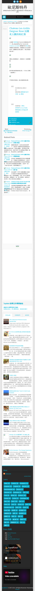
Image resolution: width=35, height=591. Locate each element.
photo (17, 507)
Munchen (24, 486)
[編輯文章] (30, 123)
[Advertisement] (19, 262)
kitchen (19, 504)
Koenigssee (23, 483)
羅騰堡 (6, 516)
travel (5, 510)
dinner (13, 501)
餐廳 (5, 525)
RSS (20, 1)
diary (5, 501)
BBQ (27, 46)
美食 (13, 516)
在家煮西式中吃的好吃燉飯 (16, 345)
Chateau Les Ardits (14, 46)
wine (18, 122)
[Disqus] (17, 219)
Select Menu (4, 17)
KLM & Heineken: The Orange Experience (20, 450)
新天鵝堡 (21, 510)
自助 (19, 516)
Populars (7, 315)
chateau (6, 498)
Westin (12, 495)
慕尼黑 (13, 510)
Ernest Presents (12, 533)
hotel (13, 504)
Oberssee (6, 492)
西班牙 (22, 519)
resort (24, 507)
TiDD (24, 492)
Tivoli (5, 495)
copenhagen (23, 498)
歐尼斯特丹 (17, 7)
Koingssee (6, 486)
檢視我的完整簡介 (27, 476)
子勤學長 (15, 42)
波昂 (14, 513)
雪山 (21, 522)
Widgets (5, 28)
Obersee (19, 489)
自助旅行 (6, 519)
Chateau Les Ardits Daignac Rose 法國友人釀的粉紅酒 (19, 31)
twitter (14, 1)
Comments (17, 315)
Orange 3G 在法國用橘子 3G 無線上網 (19, 434)
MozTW (10, 537)
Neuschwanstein (8, 489)
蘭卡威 (14, 519)
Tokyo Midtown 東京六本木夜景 (17, 420)
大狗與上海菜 (12, 375)
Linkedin (17, 1)
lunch (27, 504)
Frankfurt (14, 483)
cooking (14, 498)
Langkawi (16, 486)
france (5, 504)
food (20, 501)
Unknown (13, 120)
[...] (23, 152)
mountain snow (8, 507)
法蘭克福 (6, 513)
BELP (9, 535)
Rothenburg (16, 492)
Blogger (17, 589)
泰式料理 (21, 513)
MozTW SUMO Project (14, 539)
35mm (5, 483)
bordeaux (13, 122)
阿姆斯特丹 (13, 522)
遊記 (5, 522)
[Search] (31, 16)
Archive (27, 315)
